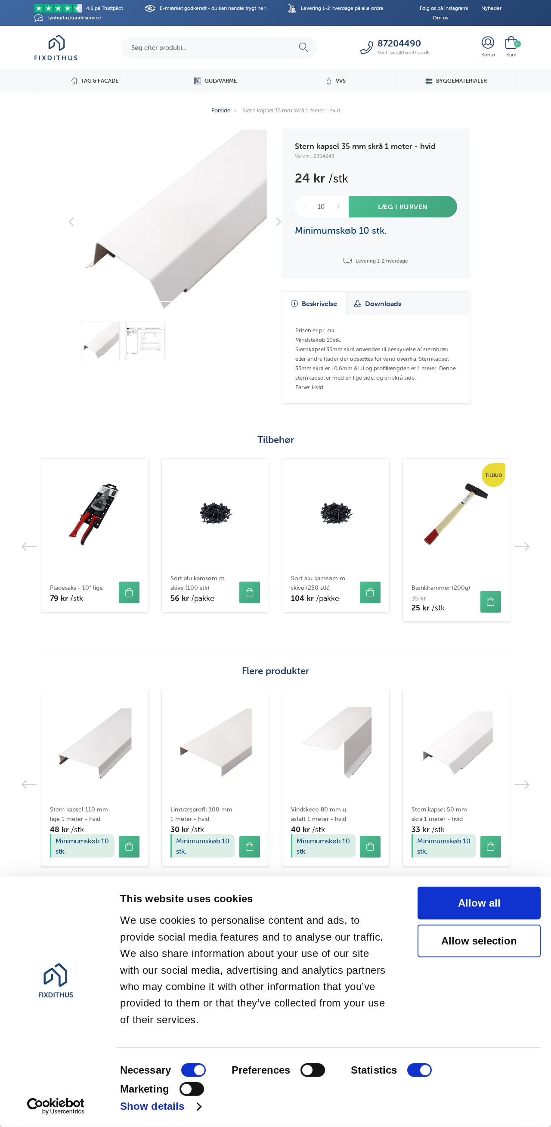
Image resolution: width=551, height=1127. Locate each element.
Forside (220, 110)
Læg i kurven (403, 206)
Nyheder (491, 8)
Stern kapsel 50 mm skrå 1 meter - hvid (439, 814)
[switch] (312, 1070)
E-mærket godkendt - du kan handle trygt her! (213, 8)
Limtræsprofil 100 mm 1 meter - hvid (201, 814)
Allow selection (479, 941)
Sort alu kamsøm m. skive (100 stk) (198, 582)
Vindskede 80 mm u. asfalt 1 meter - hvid (319, 814)
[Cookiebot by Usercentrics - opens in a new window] (55, 1106)
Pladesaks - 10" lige (76, 587)
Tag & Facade (99, 80)
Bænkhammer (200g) (441, 587)
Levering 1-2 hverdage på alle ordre (342, 8)
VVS (341, 80)
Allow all (479, 903)
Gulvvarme (220, 80)
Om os (440, 17)
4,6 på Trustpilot (104, 8)
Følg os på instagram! (444, 8)
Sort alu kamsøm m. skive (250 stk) (319, 582)
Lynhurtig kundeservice (74, 17)
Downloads (382, 303)
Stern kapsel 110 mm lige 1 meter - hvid (79, 814)
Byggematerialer (461, 80)
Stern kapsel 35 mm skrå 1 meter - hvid (291, 110)
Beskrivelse (318, 303)
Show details (152, 1106)
